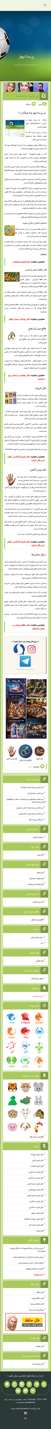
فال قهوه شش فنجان (35, 884)
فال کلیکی (39, 961)
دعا (42, 943)
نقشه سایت (15, 1408)
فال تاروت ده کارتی (36, 1207)
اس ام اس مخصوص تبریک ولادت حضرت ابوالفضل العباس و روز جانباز (25, 800)
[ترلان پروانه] (25, 88)
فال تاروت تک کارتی (35, 1172)
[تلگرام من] (36, 1384)
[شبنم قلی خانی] (10, 88)
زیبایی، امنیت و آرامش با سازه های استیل (28, 1257)
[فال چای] (36, 729)
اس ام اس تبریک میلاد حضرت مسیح (30, 808)
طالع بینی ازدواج (37, 919)
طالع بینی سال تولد (36, 1137)
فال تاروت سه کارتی (35, 1178)
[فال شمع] (16, 709)
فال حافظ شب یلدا (36, 1304)
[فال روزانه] (16, 689)
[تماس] (14, 1384)
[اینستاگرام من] (22, 1384)
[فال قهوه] (36, 709)
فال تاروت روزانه (37, 1154)
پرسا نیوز (26, 56)
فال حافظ (18, 304)
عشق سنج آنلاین (37, 978)
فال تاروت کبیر (37, 1160)
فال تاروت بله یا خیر (35, 1225)
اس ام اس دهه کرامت (35, 793)
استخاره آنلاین (38, 837)
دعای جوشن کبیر (37, 937)
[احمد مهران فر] (40, 88)
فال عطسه (39, 1346)
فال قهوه (40, 872)
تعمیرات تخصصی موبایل (34, 1268)
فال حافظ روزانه (37, 1298)
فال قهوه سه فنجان (36, 878)
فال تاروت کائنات (36, 1166)
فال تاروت (32, 449)
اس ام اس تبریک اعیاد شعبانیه (32, 787)
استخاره (44, 254)
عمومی (30, 767)
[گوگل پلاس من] (33, 1391)
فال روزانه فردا (37, 1364)
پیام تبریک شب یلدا (36, 1310)
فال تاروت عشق (37, 1213)
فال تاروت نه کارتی (36, 1201)
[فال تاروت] (36, 689)
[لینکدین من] (18, 1391)
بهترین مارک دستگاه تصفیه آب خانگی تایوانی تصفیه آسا (27, 1249)
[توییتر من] (7, 1384)
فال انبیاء (40, 855)
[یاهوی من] (44, 1384)
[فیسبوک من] (29, 1384)
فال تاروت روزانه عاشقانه (33, 1219)
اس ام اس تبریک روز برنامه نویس (30, 813)
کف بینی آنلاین (38, 534)
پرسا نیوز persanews (27, 96)
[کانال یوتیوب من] (25, 1391)
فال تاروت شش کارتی (35, 1195)
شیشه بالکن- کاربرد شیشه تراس (30, 1263)
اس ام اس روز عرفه (36, 819)
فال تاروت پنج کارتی (35, 1189)
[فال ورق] (16, 729)
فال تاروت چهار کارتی (35, 1183)
